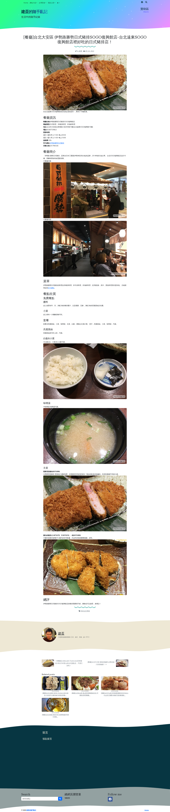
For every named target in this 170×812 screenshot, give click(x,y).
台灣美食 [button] (42, 3)
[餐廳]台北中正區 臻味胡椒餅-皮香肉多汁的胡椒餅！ (101, 663)
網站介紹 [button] (33, 3)
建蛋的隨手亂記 (34, 11)
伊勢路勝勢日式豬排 (57, 143)
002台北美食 (85, 611)
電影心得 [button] (51, 3)
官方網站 (51, 288)
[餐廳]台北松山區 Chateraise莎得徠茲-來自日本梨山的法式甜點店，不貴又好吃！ (69, 663)
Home (26, 3)
